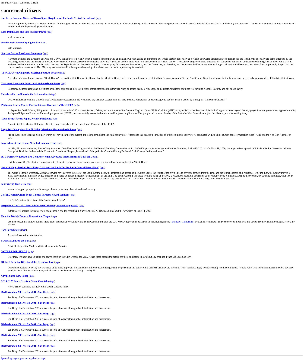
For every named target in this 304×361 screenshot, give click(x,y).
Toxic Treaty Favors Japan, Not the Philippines (26, 118)
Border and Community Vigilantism (20, 42)
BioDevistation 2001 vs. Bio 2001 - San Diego (25, 292)
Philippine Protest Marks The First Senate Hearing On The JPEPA (37, 105)
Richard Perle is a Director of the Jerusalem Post (27, 262)
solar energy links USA (13, 184)
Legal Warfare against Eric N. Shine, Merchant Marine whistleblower (38, 129)
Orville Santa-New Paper (14, 275)
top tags (29, 358)
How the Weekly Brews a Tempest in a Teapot (26, 216)
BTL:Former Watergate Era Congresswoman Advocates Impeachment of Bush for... (46, 156)
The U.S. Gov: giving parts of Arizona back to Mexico (30, 72)
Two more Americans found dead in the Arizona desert (30, 83)
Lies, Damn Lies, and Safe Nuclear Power (23, 31)
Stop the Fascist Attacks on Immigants (21, 53)
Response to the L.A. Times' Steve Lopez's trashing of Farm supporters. (39, 205)
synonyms (19, 358)
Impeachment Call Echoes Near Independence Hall (28, 143)
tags (99, 18)
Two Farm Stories (11, 230)
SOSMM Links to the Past (15, 240)
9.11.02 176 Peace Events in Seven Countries (25, 281)
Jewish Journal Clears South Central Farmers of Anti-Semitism (35, 194)
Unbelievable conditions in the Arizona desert (25, 94)
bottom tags (39, 358)
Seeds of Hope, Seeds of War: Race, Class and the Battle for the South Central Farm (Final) (50, 167)
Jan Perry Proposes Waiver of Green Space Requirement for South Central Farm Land (48, 18)
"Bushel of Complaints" (182, 221)
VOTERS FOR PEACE (14, 251)
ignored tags (7, 358)
